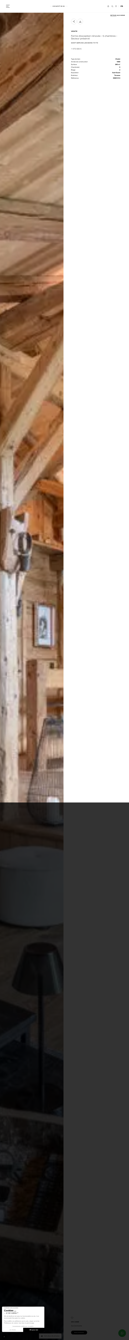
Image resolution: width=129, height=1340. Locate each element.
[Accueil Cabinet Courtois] (58, 6)
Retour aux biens (117, 15)
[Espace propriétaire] (116, 6)
